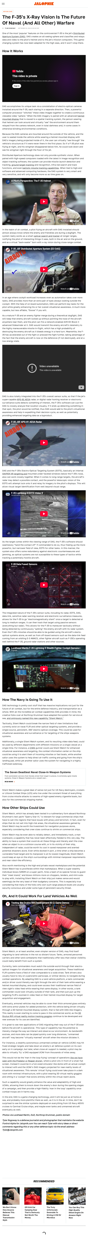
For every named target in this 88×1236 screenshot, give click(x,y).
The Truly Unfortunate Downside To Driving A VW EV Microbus (54, 1212)
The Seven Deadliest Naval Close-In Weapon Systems (38, 772)
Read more (9, 782)
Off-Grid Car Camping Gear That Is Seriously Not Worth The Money (32, 1212)
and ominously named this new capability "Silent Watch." (35, 718)
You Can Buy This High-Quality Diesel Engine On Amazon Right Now (76, 1212)
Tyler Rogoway (10, 28)
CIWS (32, 748)
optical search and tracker (47, 236)
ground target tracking (23, 165)
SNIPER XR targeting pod (14, 474)
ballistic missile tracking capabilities (40, 168)
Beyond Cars (7, 11)
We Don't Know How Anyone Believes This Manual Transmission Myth (9, 1213)
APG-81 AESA (23, 399)
